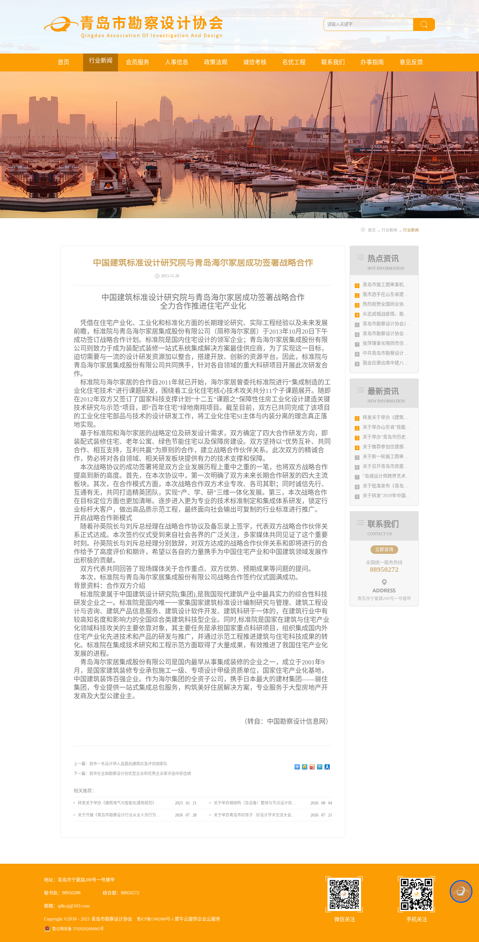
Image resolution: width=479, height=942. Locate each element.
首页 (63, 62)
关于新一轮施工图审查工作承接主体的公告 (406, 456)
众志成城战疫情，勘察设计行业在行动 (401, 313)
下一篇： (132, 773)
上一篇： (120, 764)
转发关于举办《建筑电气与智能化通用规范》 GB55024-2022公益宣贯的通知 (119, 803)
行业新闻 (389, 230)
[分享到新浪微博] (312, 766)
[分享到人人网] (327, 766)
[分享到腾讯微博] (320, 766)
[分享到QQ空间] (305, 766)
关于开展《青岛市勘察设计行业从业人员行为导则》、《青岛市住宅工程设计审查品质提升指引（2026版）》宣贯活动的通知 (119, 815)
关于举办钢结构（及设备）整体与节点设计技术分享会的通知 (255, 803)
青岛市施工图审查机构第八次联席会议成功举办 (410, 284)
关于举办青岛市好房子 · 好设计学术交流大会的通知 (255, 815)
